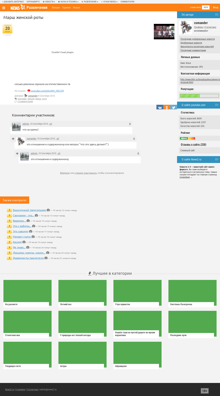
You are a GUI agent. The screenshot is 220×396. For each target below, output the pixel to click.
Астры (63, 366)
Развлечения (90, 2)
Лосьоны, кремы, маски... (29, 252)
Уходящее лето (13, 366)
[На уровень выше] (13, 138)
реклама (22, 98)
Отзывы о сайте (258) (193, 144)
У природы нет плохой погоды (75, 335)
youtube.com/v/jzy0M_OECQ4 (47, 90)
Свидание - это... (23, 215)
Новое (76, 7)
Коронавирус (33, 2)
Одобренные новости (191, 42)
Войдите (65, 172)
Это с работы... (22, 226)
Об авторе (188, 14)
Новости (49, 2)
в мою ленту (195, 7)
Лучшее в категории (111, 273)
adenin (26, 123)
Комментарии (127, 2)
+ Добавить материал (13, 2)
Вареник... (19, 220)
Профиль (198, 27)
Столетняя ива (12, 335)
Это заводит (21, 231)
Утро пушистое (122, 304)
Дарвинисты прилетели (28, 257)
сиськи (31, 98)
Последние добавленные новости (197, 39)
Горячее (66, 7)
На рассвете (11, 304)
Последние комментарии (193, 50)
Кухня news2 (109, 2)
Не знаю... (19, 247)
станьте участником (86, 172)
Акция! (17, 242)
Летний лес (66, 304)
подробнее (185, 177)
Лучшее (56, 7)
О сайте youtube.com (193, 105)
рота (44, 98)
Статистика (210, 27)
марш (38, 98)
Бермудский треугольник (29, 210)
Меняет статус (22, 236)
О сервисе (20, 389)
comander (33, 95)
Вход (215, 7)
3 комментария (25, 101)
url (51, 123)
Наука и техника (68, 2)
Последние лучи (178, 335)
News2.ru (9, 389)
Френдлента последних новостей (197, 46)
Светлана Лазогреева (181, 304)
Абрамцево (121, 366)
